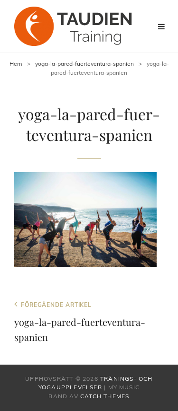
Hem (15, 63)
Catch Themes (104, 396)
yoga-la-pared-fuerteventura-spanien (84, 63)
